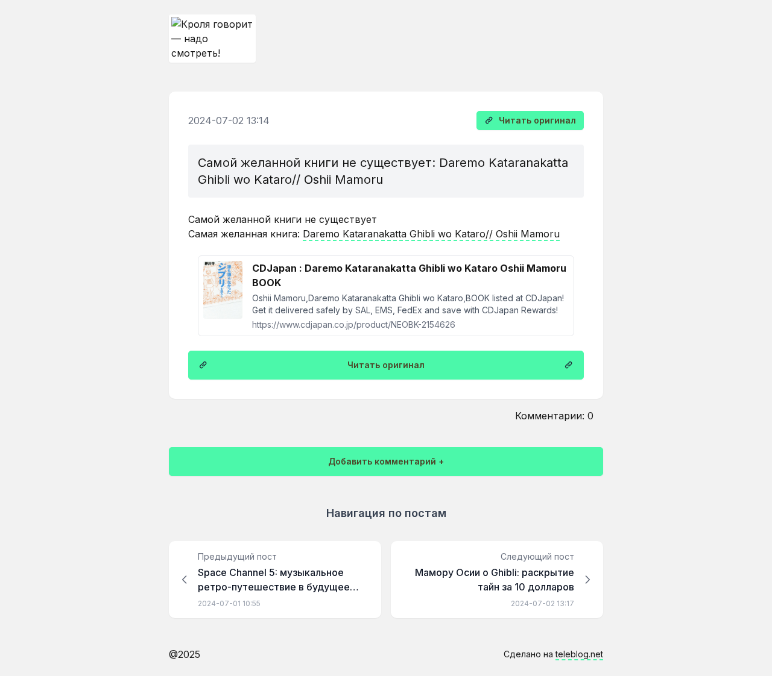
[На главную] (212, 38)
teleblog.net (579, 654)
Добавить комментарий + (386, 461)
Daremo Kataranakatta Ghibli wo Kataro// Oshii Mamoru (431, 234)
